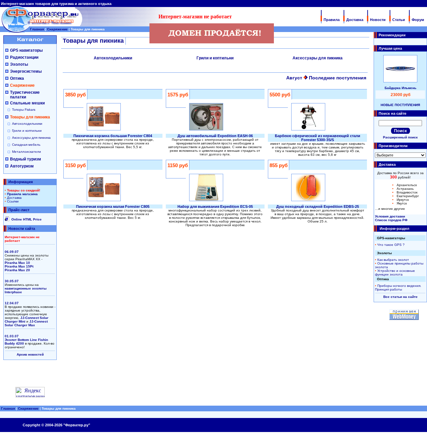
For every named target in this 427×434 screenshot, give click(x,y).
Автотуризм (22, 166)
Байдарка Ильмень (400, 88)
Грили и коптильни (27, 130)
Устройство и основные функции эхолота (395, 272)
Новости (378, 20)
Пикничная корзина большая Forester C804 (112, 136)
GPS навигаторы (26, 50)
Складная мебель (26, 144)
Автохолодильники (27, 123)
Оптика (17, 78)
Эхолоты (19, 64)
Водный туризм (25, 159)
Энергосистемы (26, 71)
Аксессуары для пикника (31, 137)
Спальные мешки (27, 103)
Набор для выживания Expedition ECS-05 (215, 206)
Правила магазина (22, 194)
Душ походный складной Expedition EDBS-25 (317, 206)
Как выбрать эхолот (393, 260)
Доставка (354, 20)
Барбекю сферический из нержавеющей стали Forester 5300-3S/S (317, 138)
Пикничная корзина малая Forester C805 (112, 206)
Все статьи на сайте (400, 297)
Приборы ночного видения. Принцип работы (398, 287)
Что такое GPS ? (391, 245)
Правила (332, 20)
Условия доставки (390, 216)
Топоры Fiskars (23, 109)
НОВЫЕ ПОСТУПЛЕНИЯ (400, 105)
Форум (418, 20)
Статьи (398, 20)
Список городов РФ (391, 220)
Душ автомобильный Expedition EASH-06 (215, 136)
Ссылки (13, 201)
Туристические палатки (25, 94)
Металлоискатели (26, 151)
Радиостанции (24, 57)
